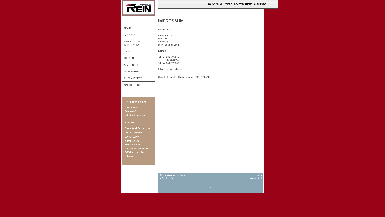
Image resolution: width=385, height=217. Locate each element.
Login (259, 175)
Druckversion (169, 175)
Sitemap (182, 175)
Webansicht (256, 178)
